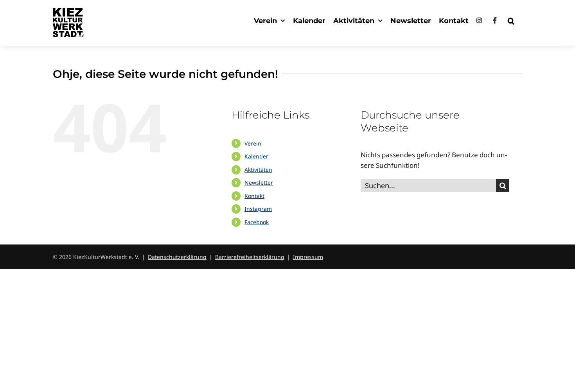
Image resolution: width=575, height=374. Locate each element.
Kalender (256, 156)
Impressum (308, 257)
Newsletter (258, 182)
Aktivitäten (258, 169)
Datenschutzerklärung (177, 257)
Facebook (256, 222)
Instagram (258, 208)
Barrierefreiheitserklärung (249, 257)
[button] (511, 20)
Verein (252, 143)
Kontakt (254, 196)
